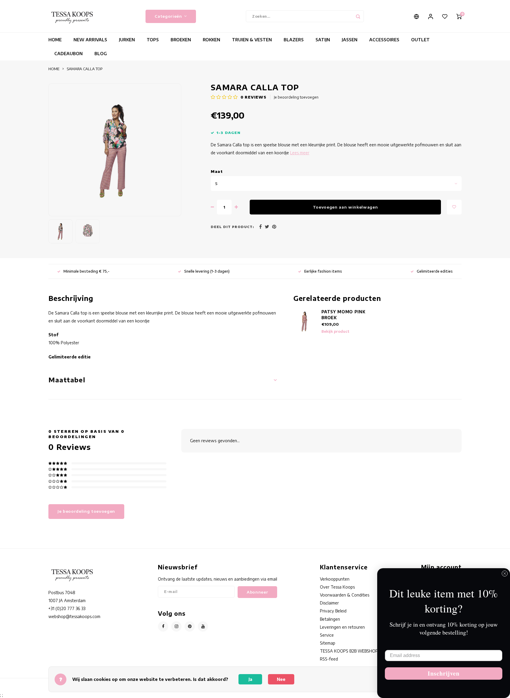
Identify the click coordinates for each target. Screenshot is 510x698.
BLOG (100, 53)
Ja (250, 679)
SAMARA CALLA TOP (85, 68)
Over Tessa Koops (337, 586)
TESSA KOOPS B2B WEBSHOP (349, 650)
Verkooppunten (334, 578)
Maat (217, 171)
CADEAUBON (68, 53)
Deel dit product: (232, 227)
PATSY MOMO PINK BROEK (343, 314)
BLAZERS (294, 39)
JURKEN (127, 39)
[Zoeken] (358, 16)
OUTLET (420, 39)
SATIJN (323, 39)
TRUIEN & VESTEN (252, 39)
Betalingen (330, 619)
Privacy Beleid (333, 610)
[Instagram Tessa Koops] (176, 626)
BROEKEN (181, 39)
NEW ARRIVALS (90, 39)
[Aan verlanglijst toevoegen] (454, 207)
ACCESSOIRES (384, 39)
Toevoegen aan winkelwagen (345, 206)
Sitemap (327, 642)
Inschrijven (444, 673)
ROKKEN (211, 39)
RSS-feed (329, 658)
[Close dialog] (505, 573)
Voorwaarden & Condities (344, 594)
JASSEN (349, 39)
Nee (281, 679)
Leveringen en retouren (342, 627)
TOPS (153, 39)
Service (327, 635)
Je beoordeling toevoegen (296, 97)
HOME (55, 39)
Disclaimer (329, 602)
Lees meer (299, 152)
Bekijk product (335, 331)
